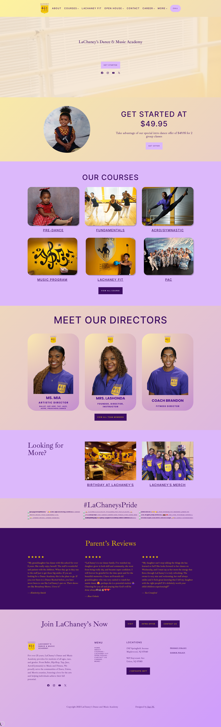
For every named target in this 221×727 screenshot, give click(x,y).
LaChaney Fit (110, 279)
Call (175, 8)
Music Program (52, 279)
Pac (168, 279)
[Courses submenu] (78, 8)
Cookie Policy (177, 653)
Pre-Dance (53, 230)
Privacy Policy (178, 648)
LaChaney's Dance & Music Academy (46, 646)
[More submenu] (166, 8)
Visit (130, 624)
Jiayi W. (150, 706)
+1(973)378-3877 (138, 671)
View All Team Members (110, 417)
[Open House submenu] (123, 8)
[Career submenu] (154, 8)
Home (97, 648)
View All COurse (110, 291)
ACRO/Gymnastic (168, 230)
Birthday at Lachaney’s (110, 485)
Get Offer (154, 146)
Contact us (170, 624)
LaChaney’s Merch (168, 485)
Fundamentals (110, 230)
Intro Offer (148, 624)
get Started (110, 65)
